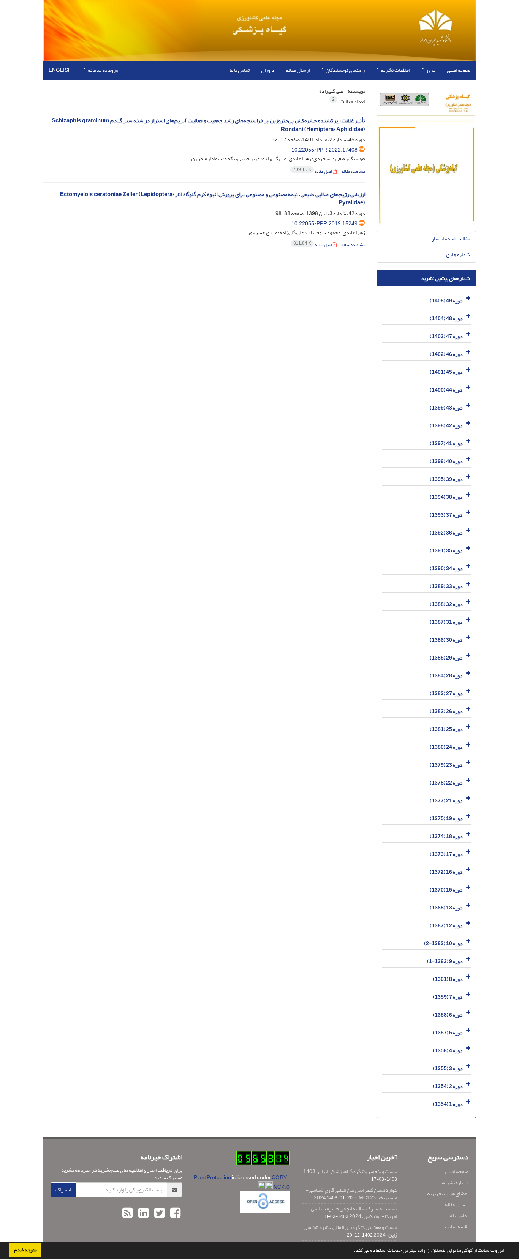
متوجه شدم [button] (25, 1249)
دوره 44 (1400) (446, 390)
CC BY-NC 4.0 (281, 1182)
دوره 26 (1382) (446, 711)
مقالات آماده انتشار (451, 239)
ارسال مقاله (298, 70)
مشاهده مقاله (353, 171)
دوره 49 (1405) (446, 301)
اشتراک (63, 1190)
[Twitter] (158, 1213)
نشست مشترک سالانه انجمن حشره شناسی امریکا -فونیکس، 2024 (354, 1212)
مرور (430, 70)
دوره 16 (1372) (446, 872)
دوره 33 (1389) (446, 586)
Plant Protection (213, 1177)
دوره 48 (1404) (446, 318)
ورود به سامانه (102, 70)
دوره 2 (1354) (448, 1086)
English (60, 70)
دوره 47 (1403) (446, 336)
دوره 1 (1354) (448, 1104)
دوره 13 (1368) (446, 908)
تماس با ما (239, 70)
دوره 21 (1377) (446, 801)
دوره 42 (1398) (446, 426)
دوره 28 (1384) (446, 676)
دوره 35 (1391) (446, 551)
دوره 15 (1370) (446, 890)
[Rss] (127, 1213)
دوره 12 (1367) (446, 926)
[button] (352, 1251)
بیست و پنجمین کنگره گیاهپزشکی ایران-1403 (350, 1171)
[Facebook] (174, 1213)
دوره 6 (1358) (448, 1015)
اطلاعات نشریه (395, 70)
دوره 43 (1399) (446, 408)
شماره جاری (458, 254)
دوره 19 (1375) (446, 818)
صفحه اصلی (458, 70)
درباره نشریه (455, 1182)
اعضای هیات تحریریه (447, 1193)
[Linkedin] (142, 1213)
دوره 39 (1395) (446, 479)
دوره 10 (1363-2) (443, 943)
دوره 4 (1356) (448, 1050)
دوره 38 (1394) (446, 497)
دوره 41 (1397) (446, 443)
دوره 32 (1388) (446, 604)
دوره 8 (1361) (448, 979)
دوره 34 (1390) (446, 568)
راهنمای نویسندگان (345, 70)
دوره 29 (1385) (446, 658)
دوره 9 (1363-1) (445, 961)
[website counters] (263, 1160)
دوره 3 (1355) (448, 1068)
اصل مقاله (313, 171)
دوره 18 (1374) (446, 836)
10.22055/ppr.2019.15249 (324, 223)
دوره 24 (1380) (446, 747)
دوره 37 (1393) (446, 515)
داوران (267, 70)
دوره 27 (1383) (446, 693)
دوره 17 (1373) (446, 854)
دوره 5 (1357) (448, 1033)
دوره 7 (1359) (448, 997)
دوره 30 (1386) (446, 640)
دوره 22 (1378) (446, 783)
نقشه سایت (456, 1226)
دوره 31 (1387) (446, 622)
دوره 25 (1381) (446, 729)
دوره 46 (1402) (446, 354)
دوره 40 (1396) (446, 461)
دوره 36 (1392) (446, 533)
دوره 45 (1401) (446, 372)
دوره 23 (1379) (446, 765)
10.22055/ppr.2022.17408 (324, 150)
